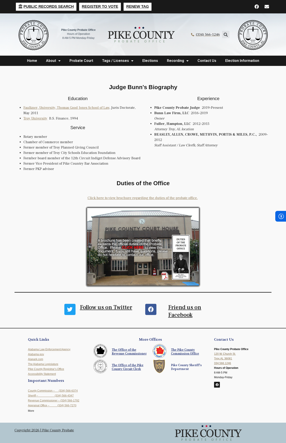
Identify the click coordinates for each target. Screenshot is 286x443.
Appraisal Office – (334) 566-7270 (52, 405)
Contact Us (207, 61)
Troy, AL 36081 (223, 358)
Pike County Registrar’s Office (46, 369)
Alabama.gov (36, 354)
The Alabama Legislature (43, 364)
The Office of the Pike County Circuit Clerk (127, 367)
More (31, 410)
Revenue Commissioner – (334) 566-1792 (53, 400)
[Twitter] (70, 309)
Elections (150, 61)
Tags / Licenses (115, 61)
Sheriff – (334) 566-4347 (51, 395)
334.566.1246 (222, 363)
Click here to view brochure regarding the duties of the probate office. (143, 198)
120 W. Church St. (225, 353)
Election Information (242, 61)
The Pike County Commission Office (185, 351)
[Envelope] (266, 6)
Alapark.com (35, 359)
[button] (46, 6)
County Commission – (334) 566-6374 (53, 390)
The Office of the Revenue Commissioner (129, 351)
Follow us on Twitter (106, 307)
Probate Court (81, 61)
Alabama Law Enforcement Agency (49, 349)
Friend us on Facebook (184, 311)
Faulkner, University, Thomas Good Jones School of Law (66, 107)
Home (32, 61)
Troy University (35, 118)
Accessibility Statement (42, 374)
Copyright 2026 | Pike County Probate (44, 430)
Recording (175, 61)
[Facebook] (256, 6)
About (51, 61)
